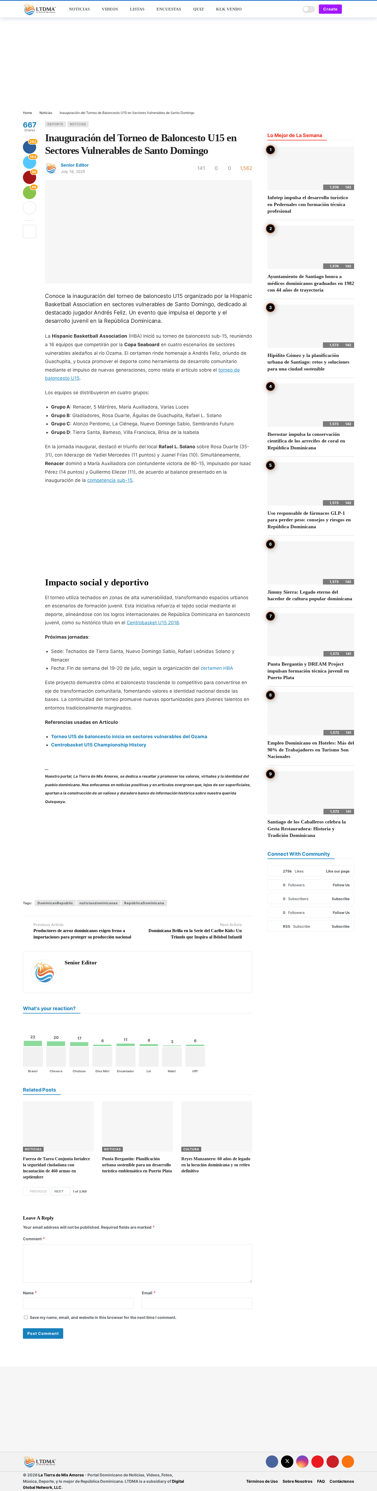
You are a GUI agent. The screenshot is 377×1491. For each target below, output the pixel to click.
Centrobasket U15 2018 (153, 622)
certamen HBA (217, 668)
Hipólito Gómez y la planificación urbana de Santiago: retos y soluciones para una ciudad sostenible (308, 362)
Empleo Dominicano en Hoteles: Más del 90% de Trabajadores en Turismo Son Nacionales (310, 749)
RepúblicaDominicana (144, 903)
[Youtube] (317, 1461)
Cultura (191, 1149)
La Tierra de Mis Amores (61, 1475)
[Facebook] (272, 1461)
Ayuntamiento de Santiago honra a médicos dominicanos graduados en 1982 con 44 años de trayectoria (310, 283)
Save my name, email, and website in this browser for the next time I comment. (103, 1317)
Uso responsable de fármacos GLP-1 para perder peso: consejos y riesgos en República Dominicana (309, 519)
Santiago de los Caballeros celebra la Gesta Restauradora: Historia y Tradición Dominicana (306, 828)
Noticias (78, 124)
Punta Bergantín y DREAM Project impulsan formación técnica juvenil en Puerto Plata (308, 670)
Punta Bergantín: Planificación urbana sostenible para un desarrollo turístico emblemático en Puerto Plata (137, 1164)
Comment (34, 1238)
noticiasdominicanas (98, 903)
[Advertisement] (188, 64)
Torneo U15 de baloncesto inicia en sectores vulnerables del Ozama (129, 736)
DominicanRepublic (55, 903)
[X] (287, 1461)
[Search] (294, 9)
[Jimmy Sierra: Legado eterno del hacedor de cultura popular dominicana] (310, 563)
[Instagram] (302, 1461)
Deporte (55, 124)
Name (30, 1292)
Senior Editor (75, 165)
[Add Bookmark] (29, 231)
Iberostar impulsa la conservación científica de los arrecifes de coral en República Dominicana (306, 440)
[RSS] (348, 1461)
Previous (38, 1191)
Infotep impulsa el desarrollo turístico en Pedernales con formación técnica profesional (307, 204)
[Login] (350, 9)
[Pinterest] (332, 1461)
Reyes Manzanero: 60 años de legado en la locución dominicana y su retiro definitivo (215, 1164)
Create (330, 9)
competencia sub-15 (109, 480)
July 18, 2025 (73, 171)
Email (149, 1292)
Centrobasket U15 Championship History (98, 745)
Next (58, 1191)
